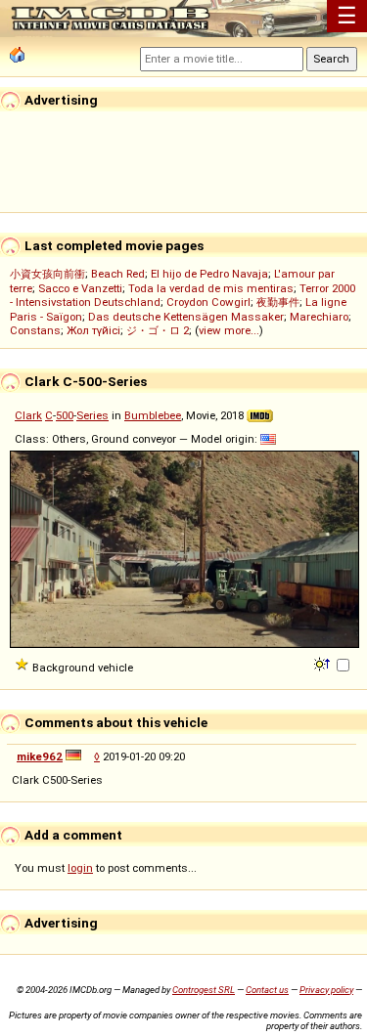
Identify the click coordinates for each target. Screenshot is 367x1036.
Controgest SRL (203, 989)
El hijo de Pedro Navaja (209, 274)
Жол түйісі (93, 330)
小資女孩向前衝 (47, 274)
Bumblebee (152, 415)
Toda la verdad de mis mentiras (211, 288)
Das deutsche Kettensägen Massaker (186, 317)
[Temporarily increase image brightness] (323, 662)
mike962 (40, 756)
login (80, 868)
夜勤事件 (277, 302)
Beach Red (118, 274)
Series (92, 415)
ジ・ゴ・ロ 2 (157, 330)
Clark (28, 415)
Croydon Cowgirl (208, 302)
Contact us (267, 989)
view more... (229, 330)
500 (64, 415)
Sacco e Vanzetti (80, 288)
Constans (35, 330)
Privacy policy (326, 989)
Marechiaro (319, 317)
